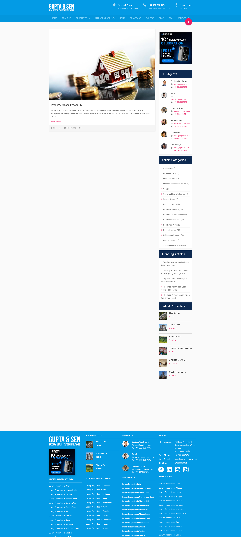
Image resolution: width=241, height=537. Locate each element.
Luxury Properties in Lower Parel (135, 493)
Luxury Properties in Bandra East (62, 507)
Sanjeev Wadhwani (179, 81)
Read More (56, 121)
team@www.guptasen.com (186, 459)
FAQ (171, 18)
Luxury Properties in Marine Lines (136, 514)
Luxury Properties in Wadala (97, 511)
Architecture (168, 168)
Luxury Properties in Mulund (97, 528)
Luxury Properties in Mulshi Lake (172, 513)
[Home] (62, 9)
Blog (161, 18)
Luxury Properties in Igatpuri (170, 530)
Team (122, 18)
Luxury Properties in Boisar (170, 535)
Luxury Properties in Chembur (98, 485)
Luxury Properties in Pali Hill (60, 516)
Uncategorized (169, 240)
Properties (81, 18)
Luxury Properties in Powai (97, 515)
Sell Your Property (105, 18)
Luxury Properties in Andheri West (63, 499)
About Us (66, 18)
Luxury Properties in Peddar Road (136, 518)
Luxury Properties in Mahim (133, 535)
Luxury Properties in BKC (59, 511)
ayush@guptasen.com (179, 99)
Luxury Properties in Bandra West (62, 503)
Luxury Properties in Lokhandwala (63, 490)
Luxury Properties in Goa (169, 522)
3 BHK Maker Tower (178, 360)
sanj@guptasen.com (181, 84)
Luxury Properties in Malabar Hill (135, 501)
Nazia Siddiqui (177, 120)
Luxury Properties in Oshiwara (61, 494)
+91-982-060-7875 (180, 87)
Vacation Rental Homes (173, 245)
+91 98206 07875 (180, 114)
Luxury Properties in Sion (96, 490)
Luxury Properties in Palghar (170, 501)
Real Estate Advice (171, 209)
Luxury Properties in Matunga (98, 494)
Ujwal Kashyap (177, 108)
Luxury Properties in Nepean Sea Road (138, 497)
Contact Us (183, 18)
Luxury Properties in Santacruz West (64, 528)
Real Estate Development (173, 214)
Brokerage (135, 18)
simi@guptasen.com (181, 148)
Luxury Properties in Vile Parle (61, 533)
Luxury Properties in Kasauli (170, 526)
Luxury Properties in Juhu (59, 520)
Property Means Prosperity (66, 104)
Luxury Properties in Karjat (170, 492)
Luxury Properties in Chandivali (98, 520)
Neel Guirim (174, 313)
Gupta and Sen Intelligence (174, 194)
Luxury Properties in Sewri (96, 507)
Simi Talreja (176, 145)
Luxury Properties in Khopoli (170, 496)
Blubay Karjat (175, 336)
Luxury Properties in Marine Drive (135, 505)
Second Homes (169, 230)
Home (54, 18)
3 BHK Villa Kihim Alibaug (180, 348)
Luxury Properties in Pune (169, 484)
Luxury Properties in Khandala (171, 509)
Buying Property (169, 173)
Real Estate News (170, 225)
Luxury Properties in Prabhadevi (99, 502)
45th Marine (174, 325)
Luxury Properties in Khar (59, 486)
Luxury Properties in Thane (97, 524)
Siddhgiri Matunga (177, 372)
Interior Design (169, 199)
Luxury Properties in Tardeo (133, 531)
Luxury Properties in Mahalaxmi (135, 510)
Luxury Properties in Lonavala (171, 505)
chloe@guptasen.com (182, 136)
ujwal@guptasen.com (182, 111)
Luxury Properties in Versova (61, 524)
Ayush (173, 93)
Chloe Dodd (176, 132)
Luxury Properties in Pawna (170, 518)
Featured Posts (169, 178)
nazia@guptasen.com (182, 123)
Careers (150, 18)
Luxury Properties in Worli (132, 484)
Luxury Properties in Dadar (96, 498)
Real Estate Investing (171, 220)
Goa (165, 189)
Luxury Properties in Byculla (133, 527)
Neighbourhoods (170, 204)
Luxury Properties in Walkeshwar (135, 522)
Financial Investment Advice (174, 184)
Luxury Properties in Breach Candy (136, 488)
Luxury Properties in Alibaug (170, 488)
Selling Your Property (171, 235)
